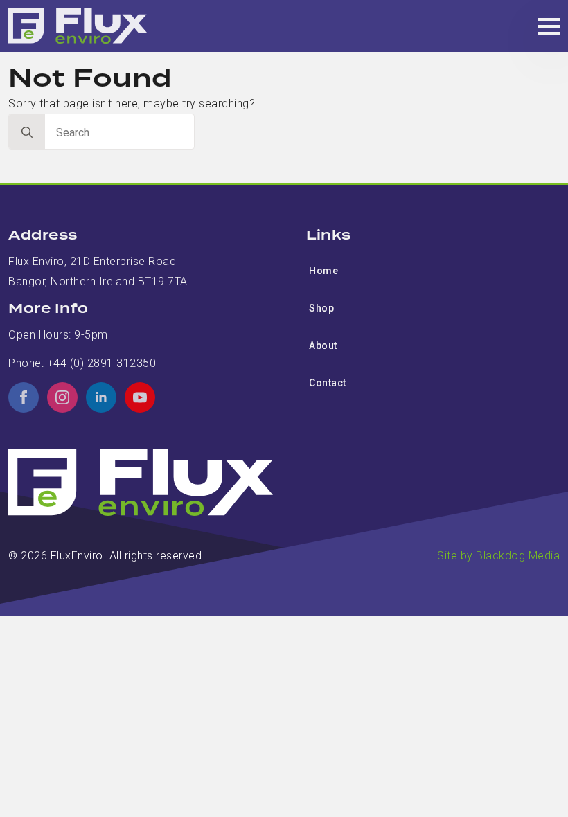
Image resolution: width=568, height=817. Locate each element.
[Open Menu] (549, 26)
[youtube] (140, 397)
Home (323, 270)
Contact (327, 382)
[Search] (27, 132)
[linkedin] (101, 397)
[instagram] (62, 397)
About (323, 345)
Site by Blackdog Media (498, 555)
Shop (321, 308)
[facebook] (23, 397)
